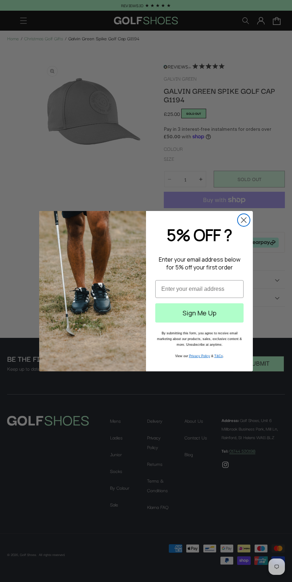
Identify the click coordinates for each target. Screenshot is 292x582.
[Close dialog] (244, 220)
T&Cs (218, 356)
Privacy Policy (199, 356)
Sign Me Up (200, 313)
